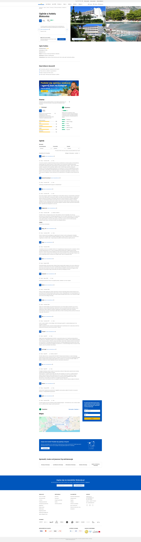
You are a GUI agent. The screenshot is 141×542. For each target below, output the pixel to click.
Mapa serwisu (41, 507)
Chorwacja (52, 7)
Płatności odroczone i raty (75, 507)
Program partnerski (58, 500)
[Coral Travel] (46, 522)
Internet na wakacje (74, 503)
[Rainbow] (82, 522)
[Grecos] (67, 522)
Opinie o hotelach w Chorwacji (96, 465)
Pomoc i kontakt (42, 496)
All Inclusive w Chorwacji (70, 464)
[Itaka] (72, 522)
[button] (39, 29)
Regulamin (41, 505)
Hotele (48, 7)
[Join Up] (51, 522)
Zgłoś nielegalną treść (43, 514)
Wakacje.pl (41, 7)
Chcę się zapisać (79, 485)
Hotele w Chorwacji (83, 464)
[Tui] (98, 522)
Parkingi (71, 501)
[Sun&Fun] (93, 522)
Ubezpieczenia (73, 498)
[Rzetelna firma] (80, 531)
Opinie (45, 7)
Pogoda (71, 500)
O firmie (40, 500)
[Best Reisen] (41, 522)
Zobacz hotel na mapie (59, 424)
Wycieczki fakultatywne (75, 496)
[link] (41, 4)
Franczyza (57, 498)
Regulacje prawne (42, 510)
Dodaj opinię (61, 39)
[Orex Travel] (77, 522)
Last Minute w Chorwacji (58, 464)
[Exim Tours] (62, 522)
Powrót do (86, 413)
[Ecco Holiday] (56, 522)
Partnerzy (56, 496)
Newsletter (72, 508)
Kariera (56, 501)
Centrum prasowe (58, 503)
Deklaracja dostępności (43, 512)
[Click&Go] (88, 522)
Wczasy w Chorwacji (45, 464)
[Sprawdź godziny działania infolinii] (82, 1)
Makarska (64, 7)
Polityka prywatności (43, 501)
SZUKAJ (92, 418)
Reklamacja (41, 508)
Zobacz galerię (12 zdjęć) (79, 39)
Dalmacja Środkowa (58, 7)
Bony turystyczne (73, 505)
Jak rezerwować (42, 498)
